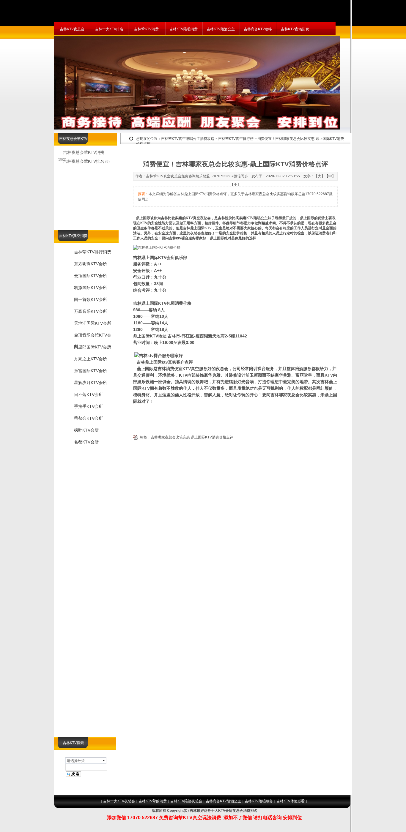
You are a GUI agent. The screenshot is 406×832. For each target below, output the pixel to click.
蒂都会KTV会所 (88, 418)
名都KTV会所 (86, 442)
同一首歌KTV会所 (90, 299)
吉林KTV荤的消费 (153, 801)
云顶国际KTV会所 (90, 275)
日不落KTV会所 (88, 394)
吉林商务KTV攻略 (258, 29)
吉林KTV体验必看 (290, 801)
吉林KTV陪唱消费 (183, 29)
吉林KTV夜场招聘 (295, 29)
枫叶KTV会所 (86, 430)
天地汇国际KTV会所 (92, 323)
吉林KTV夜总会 (72, 29)
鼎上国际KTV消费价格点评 (212, 437)
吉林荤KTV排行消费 (92, 252)
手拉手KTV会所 (88, 406)
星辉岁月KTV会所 (90, 382)
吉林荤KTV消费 (146, 29)
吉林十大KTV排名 (109, 29)
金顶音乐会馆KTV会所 (92, 337)
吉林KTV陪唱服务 (259, 801)
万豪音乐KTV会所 (90, 311)
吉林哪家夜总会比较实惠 (170, 437)
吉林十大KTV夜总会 (119, 801)
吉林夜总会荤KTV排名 (83, 161)
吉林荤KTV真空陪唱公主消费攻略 (187, 139)
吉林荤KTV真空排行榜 (236, 139)
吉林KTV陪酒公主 (221, 29)
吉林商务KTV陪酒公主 (223, 801)
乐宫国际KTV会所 (90, 370)
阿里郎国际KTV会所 (92, 347)
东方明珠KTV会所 (90, 263)
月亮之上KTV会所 (90, 358)
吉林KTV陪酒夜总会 (186, 801)
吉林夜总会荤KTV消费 (83, 152)
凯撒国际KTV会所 (90, 287)
